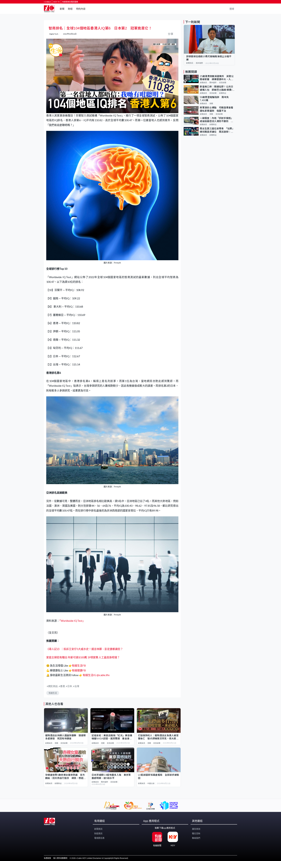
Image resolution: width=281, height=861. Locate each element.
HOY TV (56, 2)
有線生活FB (79, 665)
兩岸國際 (104, 782)
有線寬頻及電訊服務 (70, 2)
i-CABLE (47, 2)
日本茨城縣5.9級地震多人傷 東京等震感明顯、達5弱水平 (111, 776)
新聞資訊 (48, 743)
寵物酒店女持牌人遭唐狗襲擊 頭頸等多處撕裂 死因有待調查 (65, 737)
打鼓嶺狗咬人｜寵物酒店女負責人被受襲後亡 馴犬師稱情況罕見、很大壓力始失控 (158, 737)
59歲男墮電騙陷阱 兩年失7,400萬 (214, 99)
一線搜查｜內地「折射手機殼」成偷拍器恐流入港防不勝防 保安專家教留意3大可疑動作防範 (216, 120)
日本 (69, 686)
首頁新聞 (63, 743)
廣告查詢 (196, 829)
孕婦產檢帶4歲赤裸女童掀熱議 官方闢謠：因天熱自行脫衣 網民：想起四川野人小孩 (65, 777)
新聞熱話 (58, 783)
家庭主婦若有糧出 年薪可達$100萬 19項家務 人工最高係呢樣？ (83, 657)
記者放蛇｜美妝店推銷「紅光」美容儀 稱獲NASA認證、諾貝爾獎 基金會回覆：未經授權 (112, 737)
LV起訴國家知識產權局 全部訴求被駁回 (158, 776)
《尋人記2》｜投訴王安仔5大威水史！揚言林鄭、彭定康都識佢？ (84, 649)
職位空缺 (196, 833)
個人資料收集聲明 (60, 858)
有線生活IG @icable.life (96, 675)
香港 (62, 686)
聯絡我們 (196, 838)
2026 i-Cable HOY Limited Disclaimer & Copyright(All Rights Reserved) (99, 858)
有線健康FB (79, 670)
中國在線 (150, 783)
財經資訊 (98, 833)
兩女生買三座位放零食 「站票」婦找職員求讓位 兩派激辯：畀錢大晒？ (217, 130)
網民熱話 (53, 686)
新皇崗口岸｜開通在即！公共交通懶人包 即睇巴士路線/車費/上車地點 (217, 88)
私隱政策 (47, 858)
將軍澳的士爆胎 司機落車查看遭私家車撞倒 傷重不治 (216, 109)
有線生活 (53, 693)
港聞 (56, 743)
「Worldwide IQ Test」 (72, 620)
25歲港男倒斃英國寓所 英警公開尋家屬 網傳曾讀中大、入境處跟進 (217, 78)
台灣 (76, 686)
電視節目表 (99, 838)
